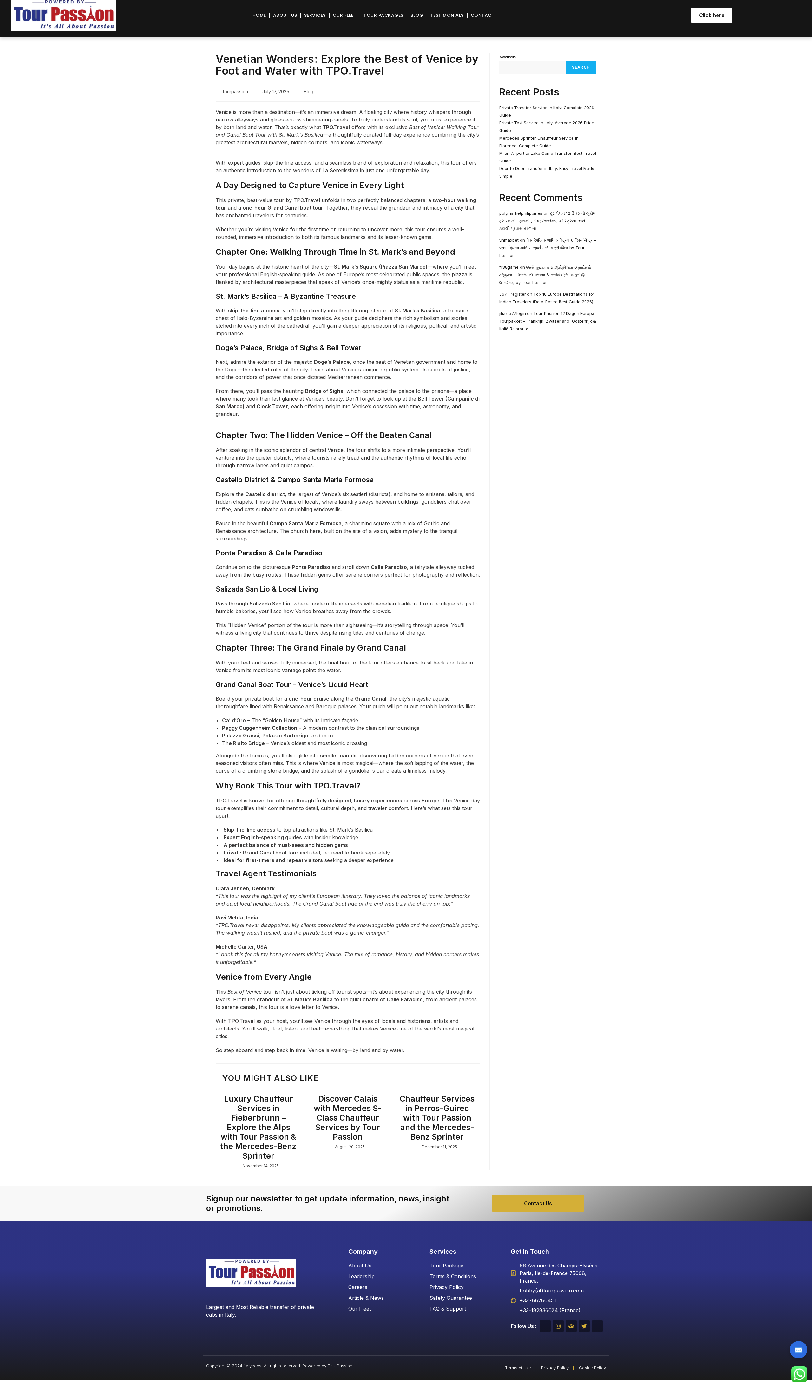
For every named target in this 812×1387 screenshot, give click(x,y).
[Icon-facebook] (545, 1326)
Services (315, 15)
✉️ (798, 1350)
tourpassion (235, 91)
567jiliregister (512, 294)
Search (507, 57)
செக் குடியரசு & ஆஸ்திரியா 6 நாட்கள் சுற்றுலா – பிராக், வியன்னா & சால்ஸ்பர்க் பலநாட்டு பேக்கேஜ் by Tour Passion (545, 275)
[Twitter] (584, 1326)
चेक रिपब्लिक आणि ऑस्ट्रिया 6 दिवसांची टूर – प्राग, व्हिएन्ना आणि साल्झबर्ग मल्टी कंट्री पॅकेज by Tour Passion (547, 248)
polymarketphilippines (520, 213)
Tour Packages (383, 15)
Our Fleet (345, 15)
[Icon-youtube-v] (597, 1326)
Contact (483, 15)
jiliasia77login (512, 313)
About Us (285, 15)
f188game (509, 267)
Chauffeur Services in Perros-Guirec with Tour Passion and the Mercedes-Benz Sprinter (437, 1118)
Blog (416, 15)
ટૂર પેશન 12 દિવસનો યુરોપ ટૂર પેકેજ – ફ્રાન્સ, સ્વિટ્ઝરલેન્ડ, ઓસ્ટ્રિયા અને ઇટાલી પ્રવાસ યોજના (547, 221)
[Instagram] (558, 1326)
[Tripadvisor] (571, 1326)
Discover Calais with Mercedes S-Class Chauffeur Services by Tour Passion (348, 1118)
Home (259, 15)
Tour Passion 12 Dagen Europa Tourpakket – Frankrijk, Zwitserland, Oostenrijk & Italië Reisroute (547, 321)
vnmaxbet (509, 240)
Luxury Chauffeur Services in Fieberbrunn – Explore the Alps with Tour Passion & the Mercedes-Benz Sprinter (258, 1127)
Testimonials (447, 15)
